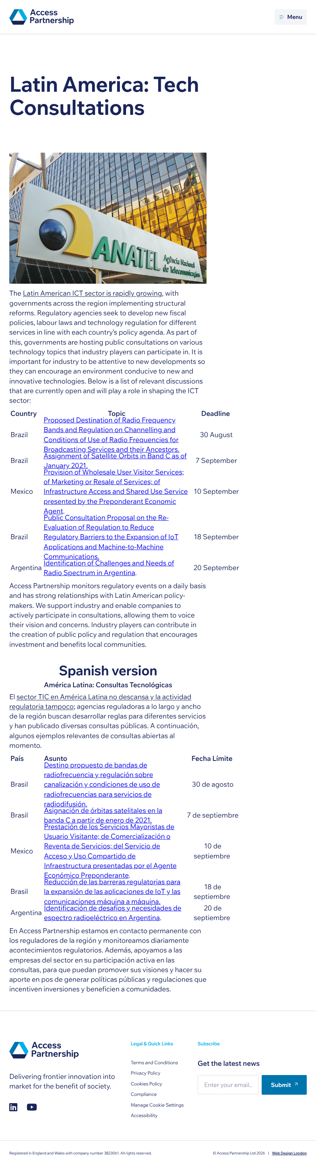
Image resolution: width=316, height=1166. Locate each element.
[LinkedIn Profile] (13, 1107)
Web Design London (289, 1153)
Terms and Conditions (154, 1063)
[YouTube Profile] (32, 1107)
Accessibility (144, 1116)
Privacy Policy (145, 1073)
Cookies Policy (146, 1084)
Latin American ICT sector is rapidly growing (92, 293)
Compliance (143, 1094)
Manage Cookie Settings (157, 1105)
